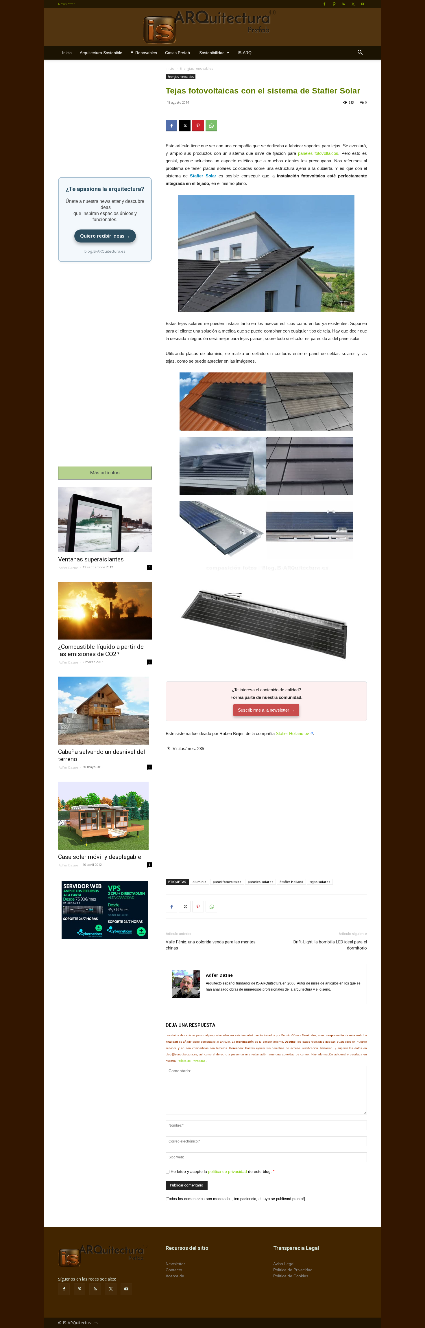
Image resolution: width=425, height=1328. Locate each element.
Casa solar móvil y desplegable (99, 856)
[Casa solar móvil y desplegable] (105, 816)
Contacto (174, 1270)
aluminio (199, 881)
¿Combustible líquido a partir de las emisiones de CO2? (101, 650)
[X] (353, 4)
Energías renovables (180, 77)
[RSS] (343, 4)
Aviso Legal (283, 1263)
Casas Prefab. (178, 52)
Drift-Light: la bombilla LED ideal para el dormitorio (330, 945)
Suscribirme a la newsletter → (266, 710)
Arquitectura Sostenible (101, 52)
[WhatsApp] (211, 125)
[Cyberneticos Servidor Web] (105, 910)
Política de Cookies (290, 1276)
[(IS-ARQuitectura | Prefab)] (212, 27)
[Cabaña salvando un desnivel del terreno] (105, 711)
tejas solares (320, 881)
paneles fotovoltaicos (318, 153)
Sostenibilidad (212, 52)
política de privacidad (227, 1171)
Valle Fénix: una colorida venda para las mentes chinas (211, 945)
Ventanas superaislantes (91, 559)
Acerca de (175, 1276)
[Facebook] (324, 4)
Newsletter (66, 4)
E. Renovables (143, 52)
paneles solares (260, 881)
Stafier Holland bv (292, 733)
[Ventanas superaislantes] (105, 519)
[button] (360, 53)
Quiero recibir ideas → (105, 236)
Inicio (67, 52)
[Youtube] (362, 4)
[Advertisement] (266, 810)
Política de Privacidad (191, 1060)
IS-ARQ (245, 52)
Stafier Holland (291, 881)
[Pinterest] (334, 4)
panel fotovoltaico (227, 881)
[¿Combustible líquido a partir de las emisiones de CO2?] (105, 611)
